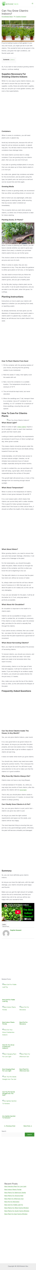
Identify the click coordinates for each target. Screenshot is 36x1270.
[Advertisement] (18, 112)
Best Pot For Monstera (11, 1201)
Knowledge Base (7, 16)
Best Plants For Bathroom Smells (15, 1192)
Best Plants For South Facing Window (16, 1211)
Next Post (28, 1126)
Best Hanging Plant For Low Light (15, 1186)
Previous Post (9, 1126)
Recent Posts (6, 926)
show (12, 59)
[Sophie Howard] (6, 933)
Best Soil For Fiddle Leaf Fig (13, 1205)
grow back (23, 790)
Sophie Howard (15, 930)
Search (4, 1131)
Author (4, 924)
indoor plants (21, 427)
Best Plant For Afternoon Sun (14, 1199)
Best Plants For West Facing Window (16, 1208)
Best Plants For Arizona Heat (13, 1195)
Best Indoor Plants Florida (12, 1189)
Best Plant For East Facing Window (15, 1214)
